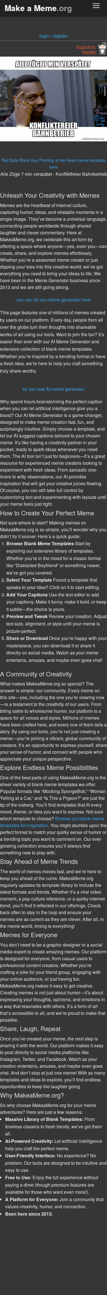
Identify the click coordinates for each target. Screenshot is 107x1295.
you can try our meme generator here (54, 299)
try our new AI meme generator (53, 389)
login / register (53, 35)
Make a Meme (38, 8)
